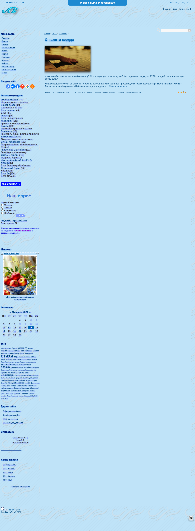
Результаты (6, 221)
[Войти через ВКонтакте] (13, 86)
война (25, 370)
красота (4, 383)
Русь (7, 362)
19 (4, 331)
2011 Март (8, 472)
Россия (32, 367)
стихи (7, 355)
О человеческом (9, 99)
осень (28, 357)
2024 (54, 34)
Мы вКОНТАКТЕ (11, 184)
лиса (14, 380)
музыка (4, 372)
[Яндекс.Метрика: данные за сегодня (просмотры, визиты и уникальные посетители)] (12, 510)
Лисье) (32, 390)
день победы (11, 385)
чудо (10, 380)
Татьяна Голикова (21, 388)
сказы (28, 364)
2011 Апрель (9, 476)
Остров (5, 115)
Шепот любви (8, 105)
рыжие (35, 378)
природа (28, 351)
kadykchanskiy (22, 385)
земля (17, 362)
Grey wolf (4, 398)
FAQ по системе (10, 419)
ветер (11, 388)
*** (26, 348)
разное (20, 370)
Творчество (32, 385)
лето (32, 375)
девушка (19, 378)
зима (9, 348)
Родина (22, 362)
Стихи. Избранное (10, 142)
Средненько (10, 210)
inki (17, 380)
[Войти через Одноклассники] (32, 86)
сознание (4, 380)
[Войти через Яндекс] (22, 86)
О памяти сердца (59, 40)
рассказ (5, 393)
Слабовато (9, 213)
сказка (5, 367)
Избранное (5, 388)
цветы (3, 378)
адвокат (17, 393)
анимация (29, 353)
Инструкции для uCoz (13, 423)
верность (14, 372)
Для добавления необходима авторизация (20, 298)
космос (11, 362)
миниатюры (7, 374)
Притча (14, 348)
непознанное (10, 378)
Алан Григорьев (12, 396)
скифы (30, 370)
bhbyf (3, 390)
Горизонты (6, 131)
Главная (167, 9)
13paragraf (34, 388)
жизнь (33, 357)
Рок (9, 372)
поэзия (27, 383)
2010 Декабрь (9, 465)
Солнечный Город (10, 168)
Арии (2, 362)
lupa (11, 393)
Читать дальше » (118, 86)
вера (18, 351)
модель (30, 378)
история (22, 364)
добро (3, 359)
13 (9, 327)
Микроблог (6, 121)
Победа (3, 385)
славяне (36, 351)
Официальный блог (12, 411)
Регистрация (184, 9)
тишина (30, 348)
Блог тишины (8, 110)
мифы (16, 357)
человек (9, 359)
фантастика (35, 383)
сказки (28, 362)
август (27, 372)
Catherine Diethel (27, 393)
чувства (21, 372)
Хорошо (8, 207)
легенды (11, 383)
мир (17, 353)
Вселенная (19, 367)
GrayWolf (33, 396)
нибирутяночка (101, 92)
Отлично (8, 205)
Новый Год (19, 383)
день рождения (23, 390)
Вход (175, 9)
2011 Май (7, 480)
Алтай (26, 367)
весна (3, 365)
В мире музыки (9, 136)
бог (35, 370)
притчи (4, 348)
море (14, 359)
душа (12, 367)
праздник (12, 351)
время (33, 362)
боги (22, 351)
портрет (4, 351)
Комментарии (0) (133, 92)
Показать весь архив (20, 486)
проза (16, 364)
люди (36, 375)
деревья (22, 380)
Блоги (47, 34)
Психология (22, 359)
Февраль (63, 34)
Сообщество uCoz (11, 415)
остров (21, 348)
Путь (35, 380)
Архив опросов (20, 221)
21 (14, 331)
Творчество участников (13, 150)
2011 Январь (9, 468)
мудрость (29, 380)
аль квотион (25, 375)
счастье (17, 375)
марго (25, 378)
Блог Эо (5, 173)
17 (31, 327)
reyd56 (7, 390)
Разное (5, 126)
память (34, 359)
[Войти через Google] (27, 86)
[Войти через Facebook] (17, 86)
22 (20, 331)
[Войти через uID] (8, 86)
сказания (22, 357)
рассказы (14, 390)
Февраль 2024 (20, 312)
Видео (13, 353)
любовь (10, 364)
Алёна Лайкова (24, 396)
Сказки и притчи (9, 155)
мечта (22, 353)
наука (29, 359)
